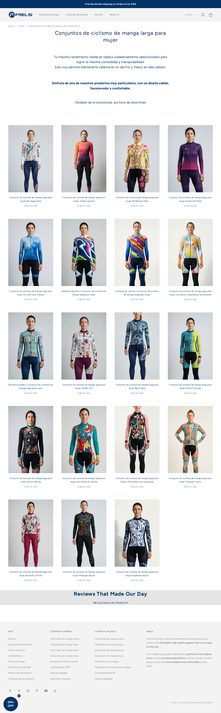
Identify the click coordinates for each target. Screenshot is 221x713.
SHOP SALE (110, 375)
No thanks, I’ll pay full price (110, 397)
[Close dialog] (145, 310)
